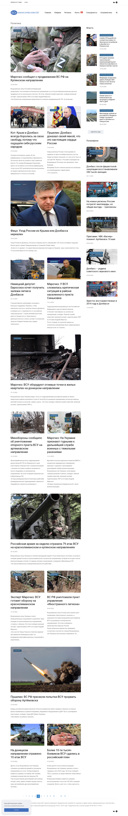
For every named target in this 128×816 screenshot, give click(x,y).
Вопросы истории (96, 153)
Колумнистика (106, 13)
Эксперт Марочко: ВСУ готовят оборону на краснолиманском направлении (25, 602)
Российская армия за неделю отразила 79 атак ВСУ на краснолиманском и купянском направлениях (45, 545)
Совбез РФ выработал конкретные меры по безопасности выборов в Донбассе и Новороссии (108, 42)
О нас (26, 2)
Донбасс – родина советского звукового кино (101, 270)
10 (54, 796)
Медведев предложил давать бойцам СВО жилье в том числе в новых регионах (108, 81)
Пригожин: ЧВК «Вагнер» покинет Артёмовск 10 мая (100, 238)
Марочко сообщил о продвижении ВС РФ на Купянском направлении (39, 78)
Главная (48, 13)
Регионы (67, 13)
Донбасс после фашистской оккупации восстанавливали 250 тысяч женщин (101, 169)
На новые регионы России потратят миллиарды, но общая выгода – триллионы (101, 204)
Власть (89, 28)
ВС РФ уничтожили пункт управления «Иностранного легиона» (63, 600)
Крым (24, 184)
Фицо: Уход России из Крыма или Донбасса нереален (39, 232)
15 (65, 796)
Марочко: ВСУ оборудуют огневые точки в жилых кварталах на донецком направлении (43, 386)
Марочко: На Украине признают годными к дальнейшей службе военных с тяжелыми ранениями (61, 445)
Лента (78, 13)
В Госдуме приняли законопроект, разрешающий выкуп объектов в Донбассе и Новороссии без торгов (108, 62)
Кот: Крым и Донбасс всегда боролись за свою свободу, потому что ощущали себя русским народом (27, 139)
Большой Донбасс (29, 30)
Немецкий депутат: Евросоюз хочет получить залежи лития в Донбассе (27, 289)
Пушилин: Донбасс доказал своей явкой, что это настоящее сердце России (63, 138)
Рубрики (57, 13)
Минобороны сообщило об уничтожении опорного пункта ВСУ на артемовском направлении (26, 445)
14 (61, 796)
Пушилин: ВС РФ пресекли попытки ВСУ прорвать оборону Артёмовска (43, 698)
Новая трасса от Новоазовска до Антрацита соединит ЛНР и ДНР (107, 99)
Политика (17, 30)
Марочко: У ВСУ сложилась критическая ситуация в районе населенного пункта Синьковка (63, 291)
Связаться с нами (16, 2)
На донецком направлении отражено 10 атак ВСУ (26, 754)
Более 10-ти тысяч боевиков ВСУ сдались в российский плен (63, 754)
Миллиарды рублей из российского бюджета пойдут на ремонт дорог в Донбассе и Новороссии (108, 117)
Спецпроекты (91, 13)
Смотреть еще (96, 132)
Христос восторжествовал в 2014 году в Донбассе (101, 302)
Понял (16, 810)
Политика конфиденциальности (14, 805)
